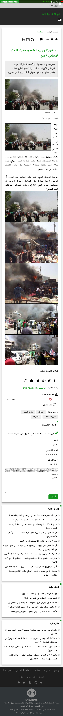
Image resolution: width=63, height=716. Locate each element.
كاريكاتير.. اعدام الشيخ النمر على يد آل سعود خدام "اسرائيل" (32, 607)
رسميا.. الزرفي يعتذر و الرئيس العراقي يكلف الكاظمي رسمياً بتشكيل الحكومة (33, 573)
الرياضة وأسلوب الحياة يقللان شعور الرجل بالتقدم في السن (33, 520)
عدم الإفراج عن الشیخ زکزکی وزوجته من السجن (38, 541)
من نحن (57, 670)
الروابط (28, 670)
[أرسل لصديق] (28, 39)
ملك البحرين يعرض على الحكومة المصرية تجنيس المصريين (32, 602)
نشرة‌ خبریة (31, 677)
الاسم (56, 440)
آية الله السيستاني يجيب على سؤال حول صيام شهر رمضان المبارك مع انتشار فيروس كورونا (30, 547)
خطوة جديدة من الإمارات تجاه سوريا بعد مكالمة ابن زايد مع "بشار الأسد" (30, 560)
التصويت (9, 670)
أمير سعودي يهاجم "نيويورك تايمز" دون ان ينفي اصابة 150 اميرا (31, 566)
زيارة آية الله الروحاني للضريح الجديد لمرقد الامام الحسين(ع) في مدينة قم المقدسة (31, 640)
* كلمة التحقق (53, 460)
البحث (41, 677)
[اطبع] (23, 39)
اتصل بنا (47, 670)
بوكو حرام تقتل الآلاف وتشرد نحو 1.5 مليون (39, 593)
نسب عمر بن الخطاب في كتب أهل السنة (40, 598)
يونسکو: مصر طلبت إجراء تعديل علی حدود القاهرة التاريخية (33, 515)
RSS (21, 677)
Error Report (47, 394)
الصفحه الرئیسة (52, 32)
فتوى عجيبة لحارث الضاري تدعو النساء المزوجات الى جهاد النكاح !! (30, 648)
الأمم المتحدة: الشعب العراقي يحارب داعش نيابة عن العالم (34, 611)
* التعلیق (54, 474)
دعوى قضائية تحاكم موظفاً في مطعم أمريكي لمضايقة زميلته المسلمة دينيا (33, 526)
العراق (41, 412)
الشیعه (36, 417)
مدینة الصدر (28, 412)
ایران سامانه (20, 712)
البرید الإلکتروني (52, 450)
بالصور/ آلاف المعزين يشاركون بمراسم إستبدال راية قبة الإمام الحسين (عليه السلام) (33, 657)
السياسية (40, 32)
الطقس (19, 670)
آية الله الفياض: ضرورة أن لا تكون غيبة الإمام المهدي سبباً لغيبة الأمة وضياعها (32, 534)
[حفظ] (32, 39)
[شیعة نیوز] (31, 1)
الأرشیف (37, 670)
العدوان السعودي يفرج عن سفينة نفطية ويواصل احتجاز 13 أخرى (30, 554)
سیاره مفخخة (50, 417)
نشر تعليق (47, 405)
